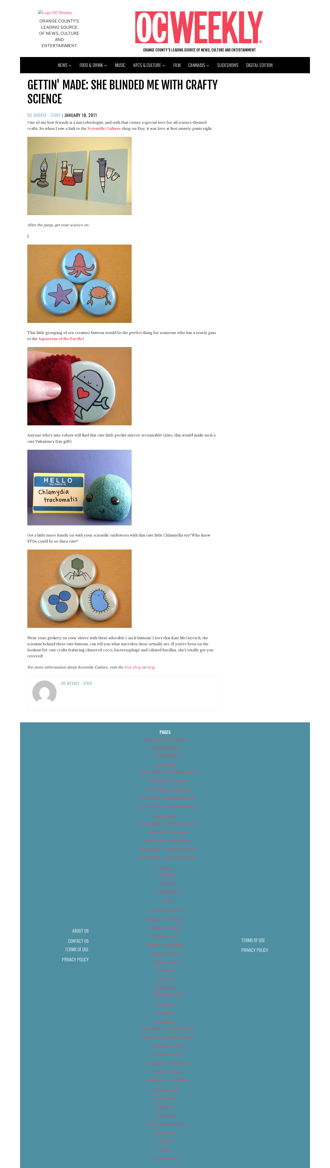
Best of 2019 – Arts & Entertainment (168, 823)
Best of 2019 (165, 816)
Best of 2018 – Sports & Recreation (168, 806)
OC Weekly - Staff (44, 115)
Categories (167, 875)
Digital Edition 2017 (168, 995)
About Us (80, 931)
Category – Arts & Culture (165, 919)
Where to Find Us (165, 1158)
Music (120, 65)
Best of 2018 (165, 765)
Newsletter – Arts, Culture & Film (168, 1029)
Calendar (165, 868)
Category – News (165, 962)
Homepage (165, 1004)
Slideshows (227, 65)
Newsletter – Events (168, 1046)
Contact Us (78, 941)
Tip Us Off (165, 1141)
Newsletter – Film (167, 1054)
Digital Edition (259, 65)
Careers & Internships (165, 910)
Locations (168, 883)
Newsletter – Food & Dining (168, 1063)
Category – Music (165, 953)
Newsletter (165, 1013)
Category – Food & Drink (165, 945)
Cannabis (196, 65)
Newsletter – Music (168, 1071)
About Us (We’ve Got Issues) (165, 739)
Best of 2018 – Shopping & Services (168, 798)
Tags (168, 900)
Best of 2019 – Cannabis (168, 832)
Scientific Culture (104, 128)
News (62, 65)
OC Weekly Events (165, 1090)
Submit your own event (165, 1124)
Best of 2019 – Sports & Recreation (168, 858)
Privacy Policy (75, 959)
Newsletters (165, 1022)
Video (165, 1150)
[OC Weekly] (55, 12)
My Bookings (168, 892)
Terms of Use (77, 949)
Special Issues (165, 1116)
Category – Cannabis (165, 927)
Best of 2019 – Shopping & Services (168, 849)
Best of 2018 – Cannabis (168, 781)
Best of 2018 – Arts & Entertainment (168, 772)
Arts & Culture (147, 65)
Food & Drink (91, 65)
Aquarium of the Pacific (60, 339)
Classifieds (165, 970)
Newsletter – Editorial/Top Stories (168, 1037)
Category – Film (165, 936)
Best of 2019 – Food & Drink (168, 841)
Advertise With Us (165, 748)
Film (176, 65)
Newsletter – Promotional (168, 1080)
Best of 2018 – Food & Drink (168, 789)
